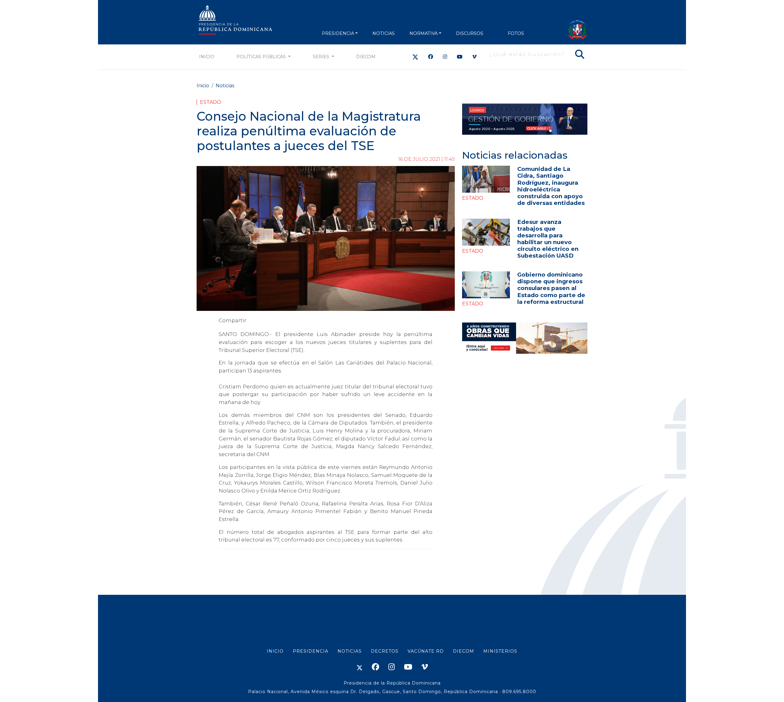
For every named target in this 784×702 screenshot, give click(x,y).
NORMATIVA (423, 33)
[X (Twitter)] (415, 57)
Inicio (206, 56)
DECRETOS (384, 651)
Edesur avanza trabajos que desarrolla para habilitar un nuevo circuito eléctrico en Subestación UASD (548, 238)
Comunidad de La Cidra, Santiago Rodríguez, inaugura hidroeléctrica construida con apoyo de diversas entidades (551, 185)
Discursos (469, 33)
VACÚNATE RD (426, 651)
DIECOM (365, 56)
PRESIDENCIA (338, 33)
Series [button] (321, 56)
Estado (210, 102)
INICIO (275, 651)
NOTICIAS (383, 33)
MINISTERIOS (500, 651)
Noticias (225, 86)
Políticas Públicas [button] (261, 56)
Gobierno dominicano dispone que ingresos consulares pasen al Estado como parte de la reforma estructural (551, 288)
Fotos (516, 33)
